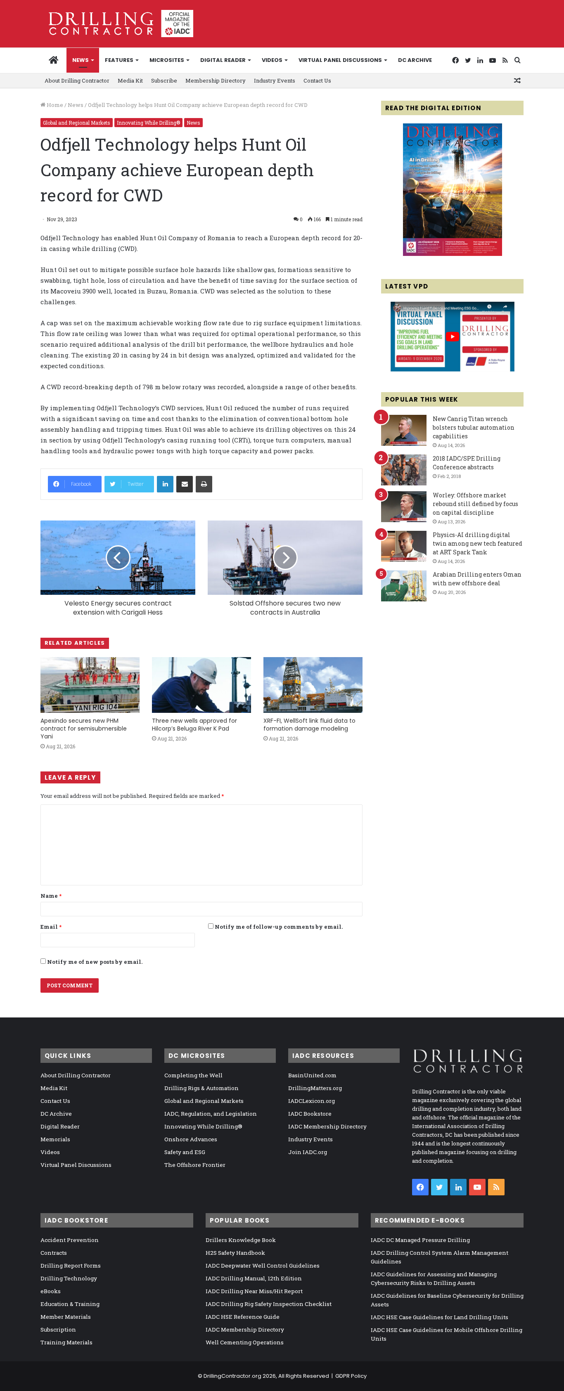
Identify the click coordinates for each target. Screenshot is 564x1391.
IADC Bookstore (310, 1113)
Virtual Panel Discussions (340, 60)
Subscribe (164, 80)
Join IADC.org (307, 1152)
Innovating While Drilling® (148, 122)
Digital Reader (223, 60)
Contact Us (317, 80)
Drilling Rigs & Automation (201, 1088)
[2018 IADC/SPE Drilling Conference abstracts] (404, 469)
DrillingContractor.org (232, 1376)
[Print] (204, 484)
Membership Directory (215, 80)
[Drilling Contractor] (116, 23)
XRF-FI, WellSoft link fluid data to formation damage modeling (309, 725)
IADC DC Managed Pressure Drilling (420, 1240)
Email (51, 926)
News (80, 60)
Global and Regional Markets (76, 122)
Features (119, 60)
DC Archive (415, 60)
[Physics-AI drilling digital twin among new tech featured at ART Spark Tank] (404, 546)
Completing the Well (193, 1075)
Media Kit (130, 80)
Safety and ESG (184, 1152)
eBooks (50, 1291)
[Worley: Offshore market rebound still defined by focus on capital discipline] (404, 506)
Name (51, 895)
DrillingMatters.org (315, 1088)
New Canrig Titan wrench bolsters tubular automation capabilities (473, 427)
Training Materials (66, 1342)
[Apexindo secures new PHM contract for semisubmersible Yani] (90, 685)
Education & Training (70, 1304)
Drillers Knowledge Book (241, 1240)
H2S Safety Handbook (235, 1252)
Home (54, 105)
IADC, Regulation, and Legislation (210, 1113)
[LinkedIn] (165, 484)
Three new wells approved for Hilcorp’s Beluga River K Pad (194, 725)
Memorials (55, 1139)
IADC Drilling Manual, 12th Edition (254, 1278)
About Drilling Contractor (77, 80)
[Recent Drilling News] (452, 254)
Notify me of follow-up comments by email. (279, 926)
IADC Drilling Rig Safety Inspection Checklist (269, 1304)
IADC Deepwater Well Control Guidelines (263, 1265)
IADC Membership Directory (327, 1126)
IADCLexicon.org (311, 1101)
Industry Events (274, 80)
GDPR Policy (351, 1376)
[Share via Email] (184, 484)
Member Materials (65, 1316)
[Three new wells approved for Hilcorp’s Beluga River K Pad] (201, 685)
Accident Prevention (69, 1240)
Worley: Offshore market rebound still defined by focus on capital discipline (475, 503)
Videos (272, 60)
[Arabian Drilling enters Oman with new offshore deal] (404, 585)
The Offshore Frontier (194, 1165)
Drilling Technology (68, 1278)
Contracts (53, 1252)
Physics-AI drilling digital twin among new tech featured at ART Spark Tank (477, 543)
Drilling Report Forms (70, 1265)
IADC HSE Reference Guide (243, 1316)
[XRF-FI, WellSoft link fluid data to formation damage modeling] (313, 685)
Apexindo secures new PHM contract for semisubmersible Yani (83, 728)
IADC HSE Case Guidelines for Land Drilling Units (439, 1317)
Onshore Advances (190, 1139)
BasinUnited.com (312, 1075)
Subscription (58, 1329)
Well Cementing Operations (245, 1342)
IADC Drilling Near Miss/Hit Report (254, 1291)
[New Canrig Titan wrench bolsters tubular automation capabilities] (404, 430)
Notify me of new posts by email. (94, 961)
